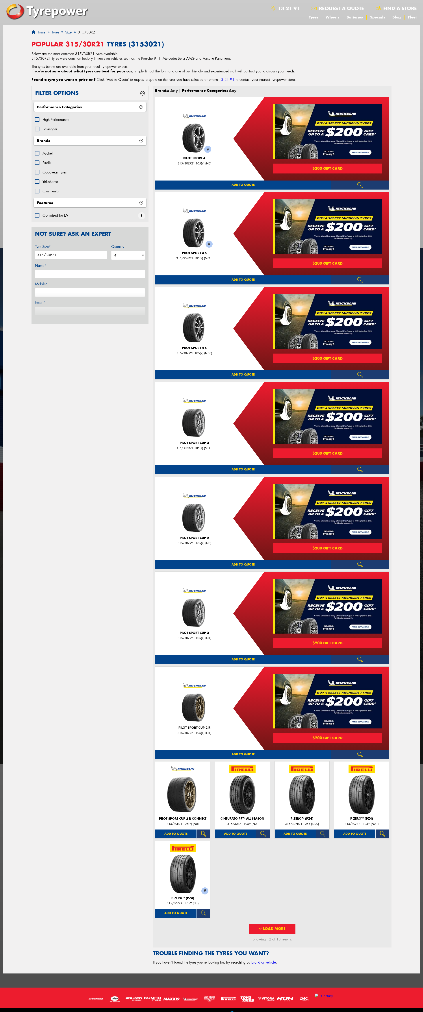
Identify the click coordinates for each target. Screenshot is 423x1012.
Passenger (50, 129)
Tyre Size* (43, 246)
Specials (377, 17)
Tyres (313, 17)
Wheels (332, 17)
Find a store (400, 8)
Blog (396, 17)
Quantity (117, 246)
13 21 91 (289, 8)
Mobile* (41, 284)
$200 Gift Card (327, 168)
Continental (51, 191)
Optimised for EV (55, 215)
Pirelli (47, 162)
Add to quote (243, 185)
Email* (40, 302)
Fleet (412, 17)
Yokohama (50, 181)
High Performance (56, 119)
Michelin (49, 153)
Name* (40, 265)
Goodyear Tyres (55, 172)
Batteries (355, 17)
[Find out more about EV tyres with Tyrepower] (141, 215)
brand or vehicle (263, 962)
